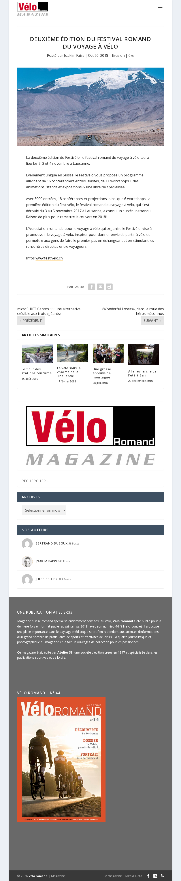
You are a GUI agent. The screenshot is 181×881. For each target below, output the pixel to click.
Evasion (118, 55)
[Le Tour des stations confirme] (37, 353)
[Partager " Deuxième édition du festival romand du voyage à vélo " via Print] (109, 286)
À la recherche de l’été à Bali (142, 373)
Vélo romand (38, 876)
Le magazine (113, 876)
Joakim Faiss (74, 55)
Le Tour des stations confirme (37, 371)
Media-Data (133, 876)
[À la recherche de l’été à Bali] (143, 354)
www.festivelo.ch (49, 258)
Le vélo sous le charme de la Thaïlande (69, 372)
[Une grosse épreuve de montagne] (108, 353)
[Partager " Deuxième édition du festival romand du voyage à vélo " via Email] (100, 286)
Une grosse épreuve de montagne (102, 373)
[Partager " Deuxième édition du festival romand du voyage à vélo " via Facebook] (91, 286)
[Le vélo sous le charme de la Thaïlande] (72, 353)
